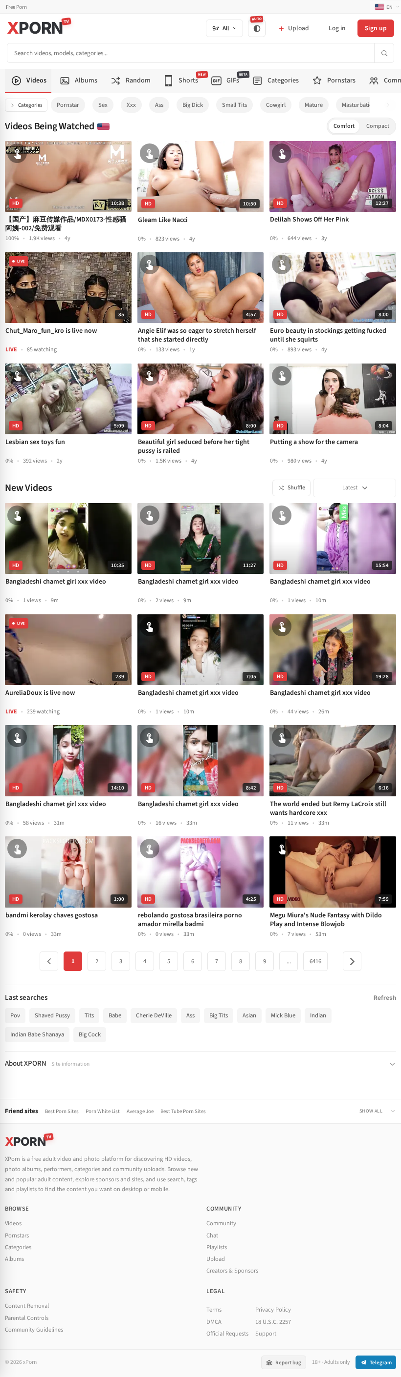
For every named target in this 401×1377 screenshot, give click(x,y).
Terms (214, 1309)
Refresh (385, 997)
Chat (212, 1235)
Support (265, 1333)
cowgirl (276, 105)
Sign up (376, 28)
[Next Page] (352, 961)
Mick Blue (283, 1015)
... (289, 961)
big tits (218, 1015)
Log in (337, 28)
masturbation (359, 105)
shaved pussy (52, 1015)
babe (115, 1015)
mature (314, 105)
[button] (390, 105)
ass (159, 105)
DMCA (214, 1321)
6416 (315, 961)
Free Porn (16, 7)
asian (249, 1015)
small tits (234, 105)
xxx (131, 105)
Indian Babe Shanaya (37, 1034)
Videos (13, 1223)
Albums (14, 1259)
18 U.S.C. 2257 (273, 1321)
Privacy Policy (273, 1309)
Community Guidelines (34, 1329)
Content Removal (27, 1305)
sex (103, 105)
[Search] (384, 52)
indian (318, 1015)
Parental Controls (26, 1318)
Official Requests (227, 1333)
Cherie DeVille (154, 1015)
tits (89, 1015)
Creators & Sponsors (232, 1270)
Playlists (216, 1247)
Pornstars (17, 1235)
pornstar (68, 105)
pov (15, 1015)
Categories (30, 105)
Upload (215, 1259)
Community (221, 1223)
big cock (90, 1034)
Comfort (344, 126)
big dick (192, 105)
